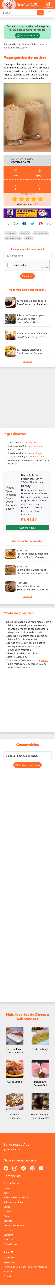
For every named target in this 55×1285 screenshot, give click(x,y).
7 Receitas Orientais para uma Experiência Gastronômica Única (30, 319)
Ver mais (27, 361)
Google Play (13, 1149)
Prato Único (10, 1244)
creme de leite (37, 456)
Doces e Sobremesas (15, 1225)
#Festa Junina (13, 238)
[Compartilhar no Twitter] (32, 224)
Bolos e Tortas (11, 1183)
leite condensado (27, 442)
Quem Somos (11, 1257)
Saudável (8, 1234)
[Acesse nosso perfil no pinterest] (32, 1168)
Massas (8, 1211)
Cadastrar (27, 276)
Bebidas (8, 1220)
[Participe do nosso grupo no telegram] (23, 1168)
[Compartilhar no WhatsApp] (16, 224)
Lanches (8, 1230)
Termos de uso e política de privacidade (25, 1267)
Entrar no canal (29, 35)
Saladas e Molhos (13, 1202)
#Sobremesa (41, 233)
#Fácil (29, 238)
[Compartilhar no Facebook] (24, 224)
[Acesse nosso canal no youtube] (41, 1168)
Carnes (7, 1188)
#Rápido (25, 233)
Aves (6, 1192)
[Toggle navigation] (50, 13)
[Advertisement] (27, 397)
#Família (10, 233)
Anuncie (8, 1271)
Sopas (7, 1206)
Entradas (8, 1239)
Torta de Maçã (40, 1049)
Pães (6, 1216)
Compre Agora (27, 527)
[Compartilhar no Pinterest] (41, 224)
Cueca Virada (14, 1081)
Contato (8, 1276)
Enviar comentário (29, 765)
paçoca (44, 660)
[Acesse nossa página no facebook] (6, 1168)
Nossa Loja (10, 1262)
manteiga (36, 453)
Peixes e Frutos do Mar (16, 1197)
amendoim (34, 446)
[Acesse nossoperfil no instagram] (15, 1168)
